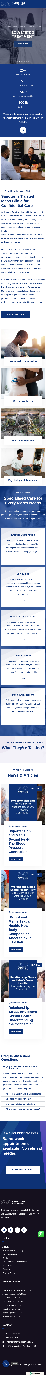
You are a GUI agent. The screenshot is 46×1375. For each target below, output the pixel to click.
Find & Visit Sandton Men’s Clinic (17, 1290)
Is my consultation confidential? (20, 1104)
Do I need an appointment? (18, 1099)
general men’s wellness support (17, 1089)
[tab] (17, 61)
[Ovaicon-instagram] (24, 1230)
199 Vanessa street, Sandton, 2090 (20, 1346)
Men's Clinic (35, 788)
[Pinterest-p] (17, 1230)
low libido (18, 238)
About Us (6, 1247)
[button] (23, 1067)
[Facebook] (10, 1230)
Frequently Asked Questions (14, 1262)
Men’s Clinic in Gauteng (12, 1251)
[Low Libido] (23, 600)
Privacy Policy (8, 1273)
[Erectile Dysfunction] (23, 558)
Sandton (19, 283)
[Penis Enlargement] (23, 718)
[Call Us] (5, 1363)
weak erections (12, 242)
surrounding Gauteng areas (28, 287)
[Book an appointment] (23, 130)
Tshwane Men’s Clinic (12, 1298)
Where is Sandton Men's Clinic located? (24, 1094)
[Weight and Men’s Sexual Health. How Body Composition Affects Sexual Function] (23, 890)
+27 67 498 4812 (13, 1337)
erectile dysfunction (27, 234)
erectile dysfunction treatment (28, 1081)
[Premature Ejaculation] (23, 639)
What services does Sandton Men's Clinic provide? (22, 1067)
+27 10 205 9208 (13, 1334)
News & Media (8, 1266)
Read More (23, 47)
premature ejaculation (34, 238)
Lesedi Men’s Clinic (11, 1309)
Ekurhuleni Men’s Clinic (12, 1301)
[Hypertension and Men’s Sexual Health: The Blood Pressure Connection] (23, 804)
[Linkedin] (4, 1230)
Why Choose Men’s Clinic (13, 1254)
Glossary (6, 1269)
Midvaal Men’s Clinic (11, 1316)
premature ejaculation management (18, 1085)
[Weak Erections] (23, 678)
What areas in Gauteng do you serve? (23, 1109)
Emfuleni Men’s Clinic (11, 1305)
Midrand (28, 283)
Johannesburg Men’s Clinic (14, 1294)
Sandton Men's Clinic (19, 826)
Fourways (37, 283)
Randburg (6, 287)
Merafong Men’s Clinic (12, 1313)
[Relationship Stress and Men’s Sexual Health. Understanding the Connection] (23, 981)
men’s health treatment (34, 216)
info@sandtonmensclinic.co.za (19, 1342)
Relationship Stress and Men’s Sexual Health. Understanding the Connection (23, 1016)
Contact (5, 1258)
